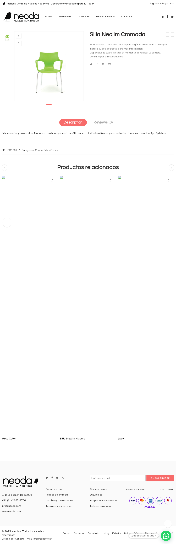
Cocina (39, 150)
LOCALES (126, 16)
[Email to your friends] (109, 64)
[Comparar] (18, 43)
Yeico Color (9, 438)
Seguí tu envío (54, 489)
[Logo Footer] (22, 481)
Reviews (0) (103, 122)
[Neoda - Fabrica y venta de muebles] (21, 17)
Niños (127, 533)
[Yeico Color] (167, 34)
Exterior (116, 533)
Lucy (121, 438)
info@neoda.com (11, 506)
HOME (48, 16)
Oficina (138, 533)
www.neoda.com (11, 511)
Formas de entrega (57, 494)
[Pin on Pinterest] (103, 64)
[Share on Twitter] (91, 64)
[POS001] (7, 37)
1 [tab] (49, 104)
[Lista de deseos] (18, 36)
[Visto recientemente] (168, 524)
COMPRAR (84, 16)
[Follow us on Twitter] (47, 478)
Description (73, 122)
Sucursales (96, 494)
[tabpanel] (49, 66)
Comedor (79, 533)
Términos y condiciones (59, 506)
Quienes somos (98, 489)
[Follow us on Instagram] (63, 478)
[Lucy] (146, 305)
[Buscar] (172, 16)
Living (106, 533)
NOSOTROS (65, 16)
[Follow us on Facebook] (52, 478)
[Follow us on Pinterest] (57, 478)
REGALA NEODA (105, 16)
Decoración (151, 533)
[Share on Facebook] (97, 64)
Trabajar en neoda (100, 506)
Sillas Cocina (51, 150)
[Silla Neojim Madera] (172, 34)
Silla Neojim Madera (72, 438)
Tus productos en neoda (103, 500)
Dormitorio (93, 533)
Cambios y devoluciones (59, 500)
